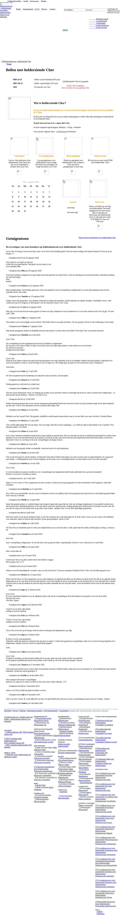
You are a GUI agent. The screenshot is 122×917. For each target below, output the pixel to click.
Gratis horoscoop (34, 1)
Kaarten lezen (83, 733)
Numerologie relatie (65, 769)
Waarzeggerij (83, 795)
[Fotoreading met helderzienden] (106, 751)
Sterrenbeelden (63, 798)
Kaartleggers (83, 725)
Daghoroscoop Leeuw (103, 822)
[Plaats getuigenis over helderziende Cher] (73, 154)
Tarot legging (83, 763)
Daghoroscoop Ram (102, 780)
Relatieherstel (63, 778)
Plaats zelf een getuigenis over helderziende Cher (97, 238)
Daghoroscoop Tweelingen (105, 801)
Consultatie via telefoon (104, 725)
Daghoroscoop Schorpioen (105, 855)
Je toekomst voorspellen (45, 779)
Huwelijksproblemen (66, 760)
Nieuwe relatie (63, 765)
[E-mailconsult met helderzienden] (106, 731)
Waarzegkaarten (84, 780)
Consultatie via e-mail (103, 733)
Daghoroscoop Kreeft (103, 812)
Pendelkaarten (83, 751)
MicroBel (7, 711)
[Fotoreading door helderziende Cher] (19, 154)
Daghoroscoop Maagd (103, 833)
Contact (52, 9)
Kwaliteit (25, 1)
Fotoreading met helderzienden (101, 754)
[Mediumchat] (106, 740)
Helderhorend (63, 721)
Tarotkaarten (83, 776)
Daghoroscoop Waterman (104, 887)
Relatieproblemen (64, 782)
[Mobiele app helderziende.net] (18, 755)
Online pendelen (84, 799)
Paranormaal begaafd (42, 733)
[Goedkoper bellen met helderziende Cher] (100, 154)
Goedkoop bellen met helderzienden (103, 764)
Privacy (44, 9)
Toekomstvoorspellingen (43, 771)
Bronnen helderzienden (67, 753)
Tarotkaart (82, 772)
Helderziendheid (64, 736)
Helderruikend (63, 729)
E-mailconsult (98, 21)
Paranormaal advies (41, 721)
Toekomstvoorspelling (42, 763)
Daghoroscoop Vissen (103, 897)
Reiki (43, 785)
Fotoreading (97, 23)
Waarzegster (83, 810)
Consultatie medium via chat (106, 742)
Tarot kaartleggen (85, 759)
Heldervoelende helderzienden (64, 745)
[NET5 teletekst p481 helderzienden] (19, 741)
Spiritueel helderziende (66, 725)
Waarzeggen (83, 790)
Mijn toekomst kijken (45, 749)
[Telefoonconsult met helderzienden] (106, 723)
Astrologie (63, 792)
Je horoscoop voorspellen (46, 774)
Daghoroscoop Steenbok (104, 876)
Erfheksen (100, 914)
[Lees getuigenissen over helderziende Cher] (45, 154)
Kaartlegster (82, 729)
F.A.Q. (37, 9)
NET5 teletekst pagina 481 (14, 743)
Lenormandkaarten (85, 740)
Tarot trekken (83, 768)
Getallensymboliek (41, 797)
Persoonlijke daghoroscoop (105, 906)
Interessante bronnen (35, 711)
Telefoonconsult (98, 19)
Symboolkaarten (84, 755)
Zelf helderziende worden (43, 742)
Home (18, 9)
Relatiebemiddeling (65, 773)
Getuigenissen (28, 9)
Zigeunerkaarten (86, 783)
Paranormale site (40, 725)
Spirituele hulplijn (66, 731)
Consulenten (64, 711)
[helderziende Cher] (16, 61)
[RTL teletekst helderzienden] (16, 745)
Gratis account (98, 28)
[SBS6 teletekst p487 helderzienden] (13, 732)
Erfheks (100, 912)
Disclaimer (43, 1)
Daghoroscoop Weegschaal (105, 844)
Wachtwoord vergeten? (113, 12)
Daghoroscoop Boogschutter (106, 865)
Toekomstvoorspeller (42, 758)
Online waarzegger (85, 805)
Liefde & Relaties (64, 786)
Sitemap (23, 711)
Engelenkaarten (84, 721)
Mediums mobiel (10, 757)
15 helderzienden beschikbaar (14, 1)
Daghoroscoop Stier (102, 790)
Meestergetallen (40, 802)
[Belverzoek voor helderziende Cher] (71, 197)
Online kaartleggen (85, 746)
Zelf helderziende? (51, 711)
